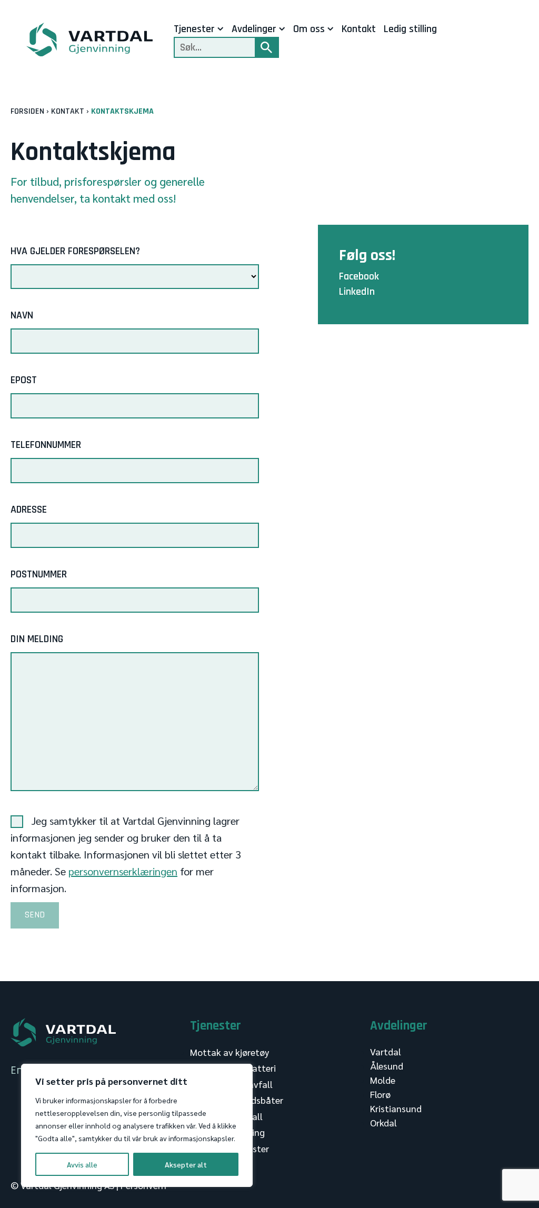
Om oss (309, 29)
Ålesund (386, 1066)
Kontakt (359, 29)
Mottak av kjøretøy (229, 1052)
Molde (382, 1080)
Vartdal (385, 1051)
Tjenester (194, 29)
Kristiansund (396, 1108)
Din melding (37, 639)
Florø (380, 1094)
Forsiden (27, 111)
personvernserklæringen (122, 871)
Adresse (29, 509)
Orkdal (383, 1122)
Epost (24, 380)
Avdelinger (254, 29)
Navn (22, 315)
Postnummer (39, 574)
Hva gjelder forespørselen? (75, 251)
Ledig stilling (410, 29)
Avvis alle (82, 1164)
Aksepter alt (186, 1164)
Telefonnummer (46, 445)
